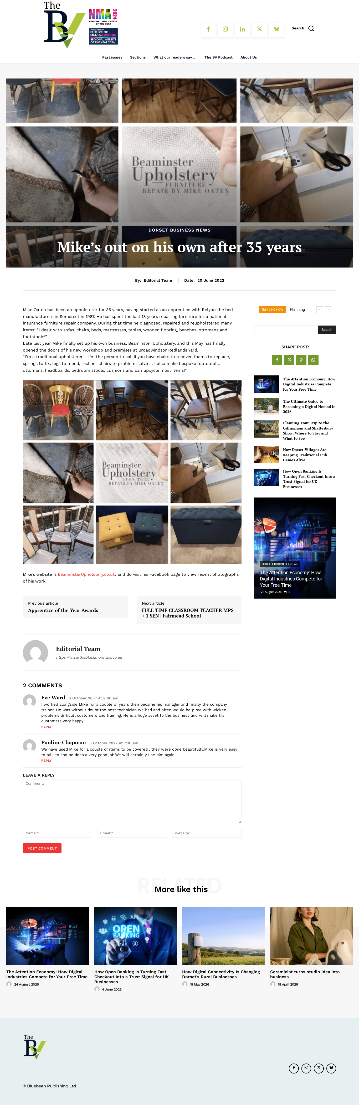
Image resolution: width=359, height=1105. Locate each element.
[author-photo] (9, 984)
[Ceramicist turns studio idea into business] (311, 936)
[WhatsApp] (313, 360)
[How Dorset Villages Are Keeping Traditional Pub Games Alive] (266, 454)
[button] (304, 28)
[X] (259, 30)
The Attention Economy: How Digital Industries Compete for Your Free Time (309, 384)
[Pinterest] (301, 360)
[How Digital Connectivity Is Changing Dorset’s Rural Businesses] (223, 936)
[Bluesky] (276, 30)
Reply (46, 727)
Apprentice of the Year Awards (63, 610)
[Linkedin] (242, 30)
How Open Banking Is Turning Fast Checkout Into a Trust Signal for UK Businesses (309, 479)
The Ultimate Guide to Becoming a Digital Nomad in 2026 (309, 406)
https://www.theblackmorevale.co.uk (89, 657)
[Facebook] (208, 30)
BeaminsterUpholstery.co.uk (86, 574)
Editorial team (158, 280)
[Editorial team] (35, 652)
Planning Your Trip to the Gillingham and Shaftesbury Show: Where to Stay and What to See (308, 430)
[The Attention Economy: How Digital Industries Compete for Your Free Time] (266, 383)
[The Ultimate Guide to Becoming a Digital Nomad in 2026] (266, 406)
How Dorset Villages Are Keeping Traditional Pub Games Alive (305, 454)
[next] (328, 309)
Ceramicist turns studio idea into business (305, 974)
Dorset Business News (179, 230)
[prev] (319, 309)
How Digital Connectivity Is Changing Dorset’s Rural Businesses (221, 974)
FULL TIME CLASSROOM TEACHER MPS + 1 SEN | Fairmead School (188, 613)
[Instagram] (225, 30)
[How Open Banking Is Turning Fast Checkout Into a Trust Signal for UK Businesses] (266, 477)
